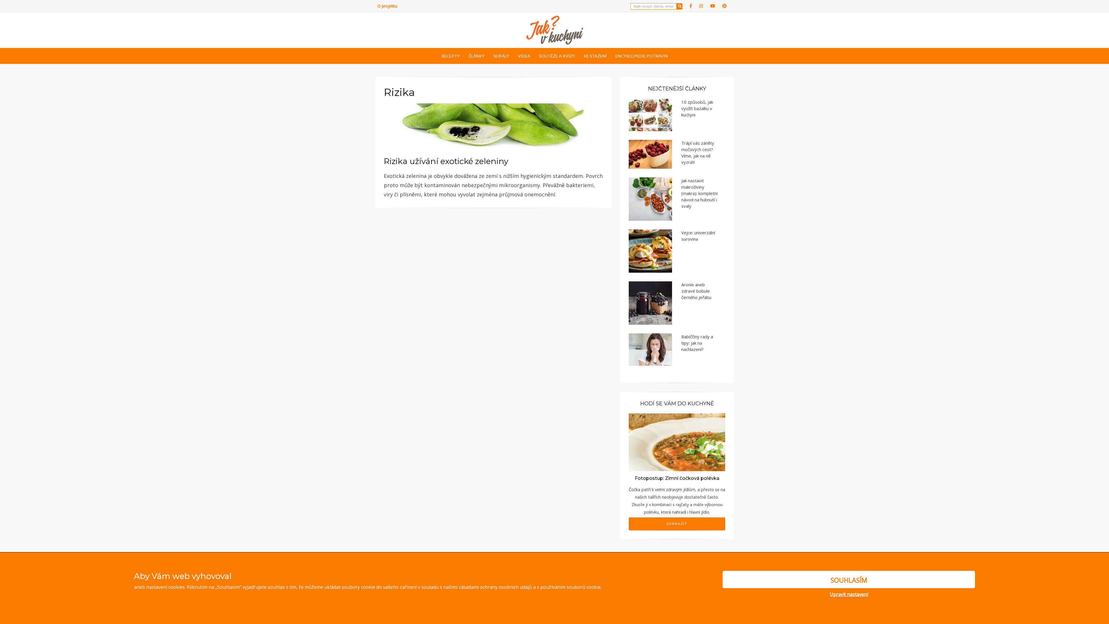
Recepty (451, 55)
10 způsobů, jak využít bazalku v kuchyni (697, 108)
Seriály (501, 55)
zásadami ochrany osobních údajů (495, 587)
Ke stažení (595, 55)
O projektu (387, 6)
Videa (524, 55)
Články (476, 55)
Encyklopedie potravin (641, 55)
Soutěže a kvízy (557, 55)
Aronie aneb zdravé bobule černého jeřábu (696, 291)
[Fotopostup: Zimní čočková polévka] (677, 442)
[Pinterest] (724, 6)
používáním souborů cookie (570, 587)
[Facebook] (691, 6)
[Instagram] (701, 6)
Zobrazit (677, 524)
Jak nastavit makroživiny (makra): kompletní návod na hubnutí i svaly (699, 193)
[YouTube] (712, 6)
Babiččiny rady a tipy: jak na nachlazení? (697, 343)
